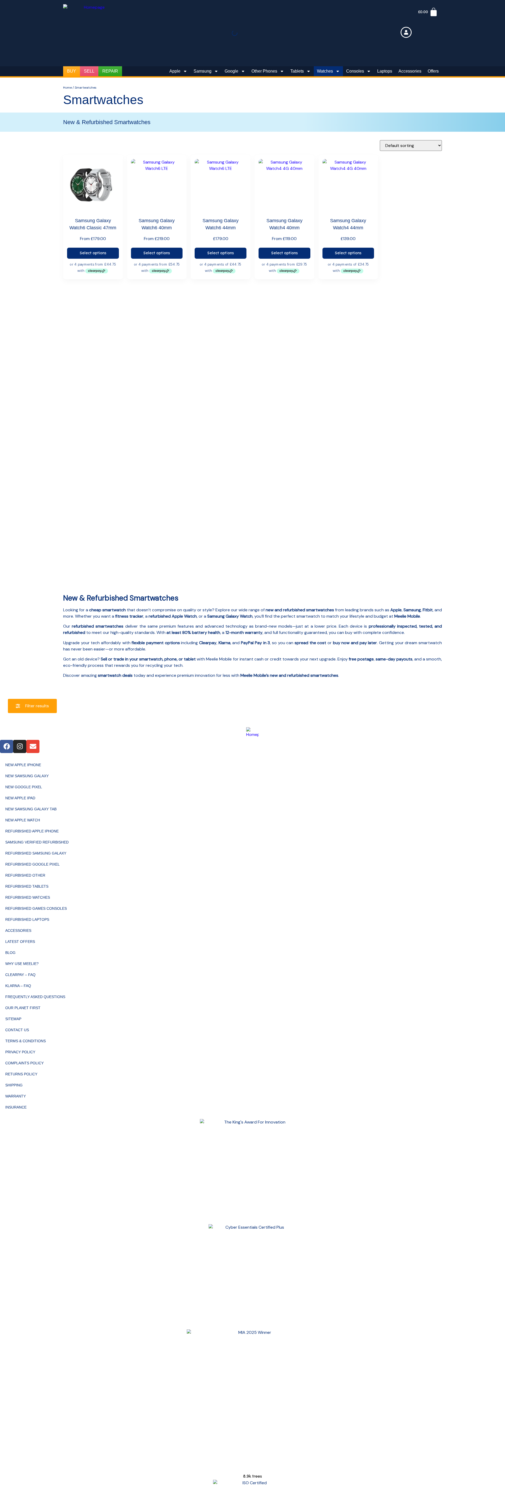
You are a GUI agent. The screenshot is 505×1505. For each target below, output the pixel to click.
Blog (10, 952)
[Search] (242, 34)
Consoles (355, 71)
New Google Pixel (23, 787)
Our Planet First (23, 1008)
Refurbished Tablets (26, 886)
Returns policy (21, 1074)
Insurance (16, 1107)
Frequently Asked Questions (35, 997)
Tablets (297, 71)
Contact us (17, 1030)
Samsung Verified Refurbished (37, 842)
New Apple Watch (22, 820)
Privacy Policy (20, 1052)
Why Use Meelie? (22, 964)
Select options (93, 253)
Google (231, 71)
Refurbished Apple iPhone (32, 831)
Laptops (384, 71)
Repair (110, 71)
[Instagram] (19, 746)
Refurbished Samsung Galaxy (35, 853)
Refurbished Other (25, 875)
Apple (174, 71)
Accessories (409, 71)
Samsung (202, 71)
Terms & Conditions (25, 1041)
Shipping (14, 1085)
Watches (325, 71)
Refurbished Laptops (27, 919)
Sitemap (13, 1019)
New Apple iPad (20, 798)
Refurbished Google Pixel (32, 864)
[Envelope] (32, 746)
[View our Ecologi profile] (252, 1466)
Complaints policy (24, 1063)
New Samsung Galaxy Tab (31, 809)
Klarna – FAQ (18, 986)
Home (67, 87)
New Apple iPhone (23, 765)
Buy (71, 71)
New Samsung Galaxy (27, 776)
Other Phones (264, 71)
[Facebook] (6, 746)
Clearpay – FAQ (20, 975)
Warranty (15, 1096)
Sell (89, 71)
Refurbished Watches (27, 897)
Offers (433, 71)
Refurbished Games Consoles (36, 908)
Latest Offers (20, 941)
